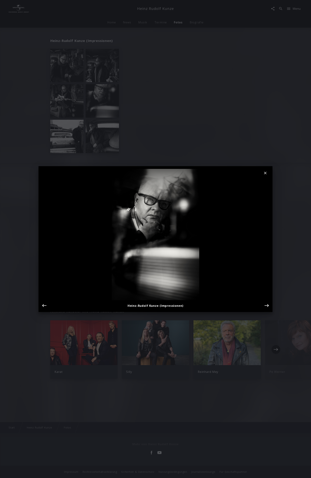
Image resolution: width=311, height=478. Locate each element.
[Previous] (44, 305)
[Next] (266, 305)
